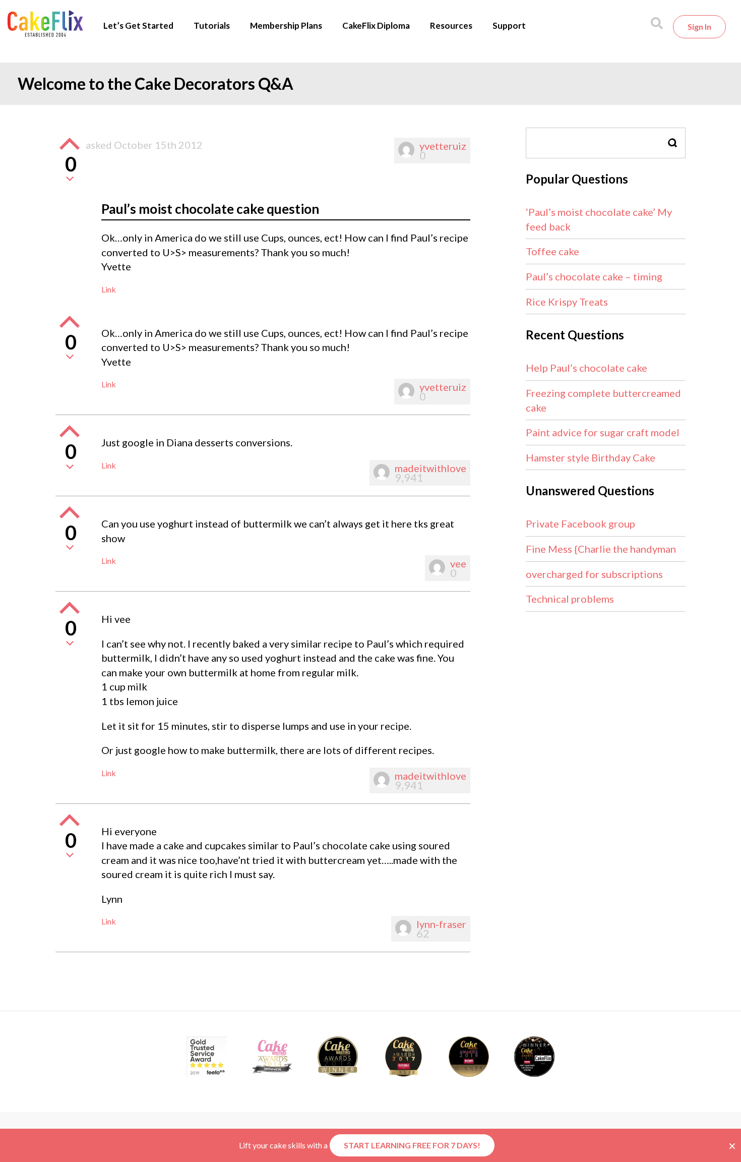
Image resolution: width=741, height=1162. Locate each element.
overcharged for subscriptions (594, 574)
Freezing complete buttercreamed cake (603, 400)
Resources (451, 25)
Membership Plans (286, 25)
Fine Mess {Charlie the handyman (601, 549)
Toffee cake (552, 251)
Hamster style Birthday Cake (590, 457)
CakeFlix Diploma (376, 25)
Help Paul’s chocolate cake (586, 368)
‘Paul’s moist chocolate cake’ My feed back (599, 219)
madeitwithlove (430, 468)
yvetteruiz (442, 146)
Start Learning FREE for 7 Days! (412, 1145)
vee (458, 563)
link (108, 289)
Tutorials (212, 25)
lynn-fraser (441, 924)
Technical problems (570, 599)
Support (509, 25)
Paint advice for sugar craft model (603, 432)
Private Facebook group (580, 523)
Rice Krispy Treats (567, 302)
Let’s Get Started (138, 25)
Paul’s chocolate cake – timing (594, 276)
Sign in (699, 26)
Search (673, 143)
